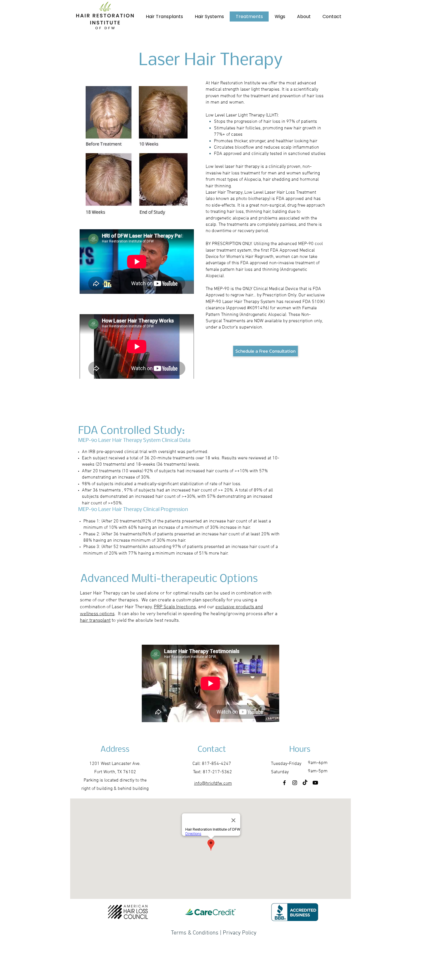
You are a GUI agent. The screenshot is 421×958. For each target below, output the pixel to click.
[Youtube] (315, 783)
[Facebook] (284, 783)
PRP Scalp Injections (175, 607)
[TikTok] (305, 783)
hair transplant (95, 620)
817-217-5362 (217, 772)
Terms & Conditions (195, 933)
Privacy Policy (238, 933)
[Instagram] (295, 783)
